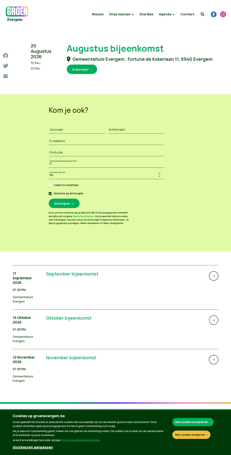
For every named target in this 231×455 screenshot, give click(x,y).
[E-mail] (5, 76)
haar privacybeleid (83, 216)
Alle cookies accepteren (191, 422)
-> (213, 275)
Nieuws (98, 14)
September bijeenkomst (72, 274)
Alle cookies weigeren (190, 435)
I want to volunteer (66, 185)
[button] (202, 14)
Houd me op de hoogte (68, 193)
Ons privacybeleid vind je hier (81, 440)
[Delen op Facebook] (5, 55)
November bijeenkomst (71, 357)
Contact (187, 14)
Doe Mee (146, 14)
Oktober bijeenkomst (69, 318)
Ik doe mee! (80, 69)
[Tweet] (5, 66)
